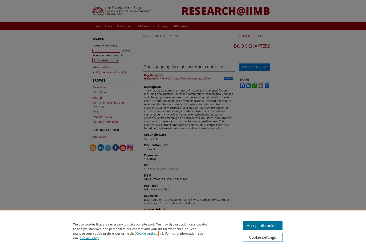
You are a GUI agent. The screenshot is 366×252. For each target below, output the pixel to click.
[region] (183, 231)
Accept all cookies (262, 225)
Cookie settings (147, 233)
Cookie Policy (89, 238)
